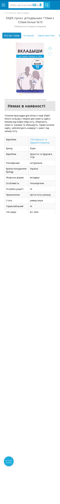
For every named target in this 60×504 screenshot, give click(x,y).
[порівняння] (50, 48)
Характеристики (46, 35)
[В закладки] (50, 54)
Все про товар (11, 35)
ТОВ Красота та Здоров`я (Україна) (40, 141)
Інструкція (28, 35)
